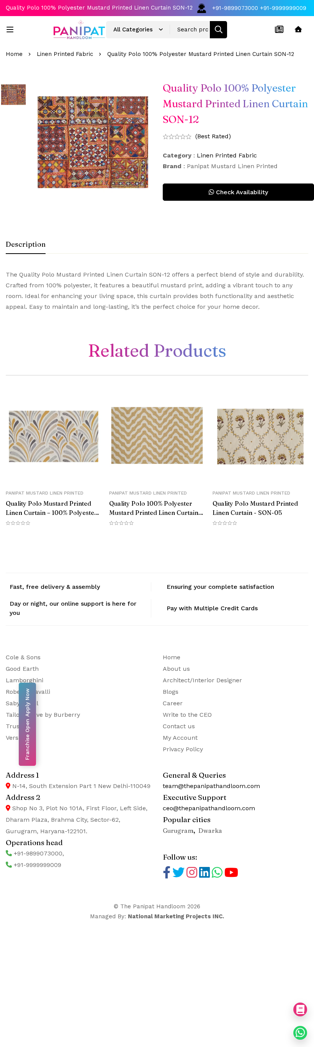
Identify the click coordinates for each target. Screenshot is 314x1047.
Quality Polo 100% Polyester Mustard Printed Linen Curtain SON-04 (153, 513)
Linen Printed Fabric (65, 54)
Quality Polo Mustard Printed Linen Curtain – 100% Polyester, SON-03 (52, 513)
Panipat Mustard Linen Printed (44, 493)
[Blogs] (279, 29)
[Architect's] (298, 29)
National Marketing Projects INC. (176, 916)
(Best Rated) (213, 136)
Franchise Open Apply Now (27, 724)
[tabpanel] (157, 290)
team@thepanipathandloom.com (211, 786)
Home (14, 54)
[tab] (26, 244)
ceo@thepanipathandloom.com (209, 808)
